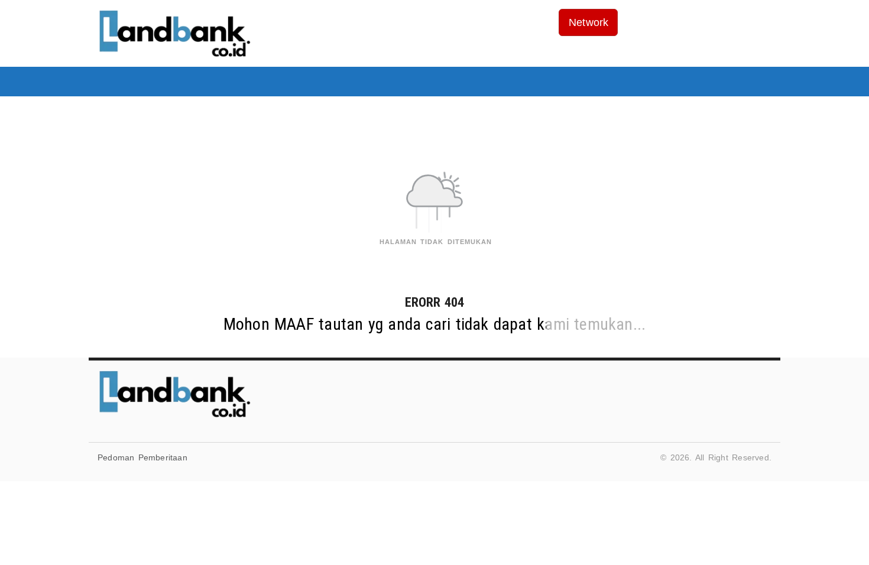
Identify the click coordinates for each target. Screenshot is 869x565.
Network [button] (588, 22)
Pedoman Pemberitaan (142, 457)
